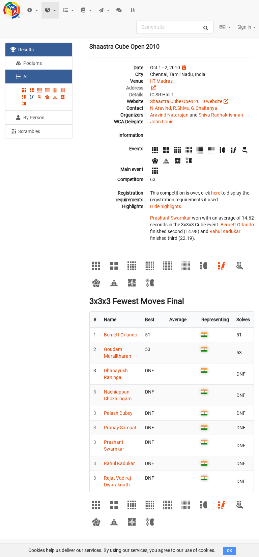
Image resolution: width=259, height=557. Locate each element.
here (215, 193)
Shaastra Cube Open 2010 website (186, 101)
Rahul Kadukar (224, 231)
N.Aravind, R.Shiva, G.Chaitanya (183, 108)
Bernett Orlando (237, 224)
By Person (33, 117)
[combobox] (175, 27)
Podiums (32, 63)
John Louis (161, 121)
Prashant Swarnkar (170, 218)
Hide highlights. (166, 206)
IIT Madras (161, 81)
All (25, 76)
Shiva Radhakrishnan (221, 115)
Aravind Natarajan (169, 115)
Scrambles (28, 131)
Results (25, 49)
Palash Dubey (118, 413)
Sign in (244, 27)
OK (229, 551)
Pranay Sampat (120, 427)
